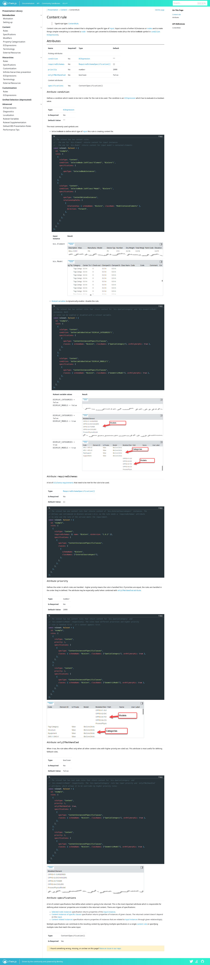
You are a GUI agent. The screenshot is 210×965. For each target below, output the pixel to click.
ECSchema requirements (63, 482)
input (112, 28)
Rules (5, 30)
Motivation (8, 18)
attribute (129, 590)
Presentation (53, 10)
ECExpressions (9, 45)
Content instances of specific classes (66, 914)
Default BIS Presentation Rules (17, 126)
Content (6, 27)
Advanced (7, 104)
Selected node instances (61, 912)
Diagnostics (8, 111)
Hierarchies (7, 57)
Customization (9, 68)
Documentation (28, 3)
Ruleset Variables (11, 118)
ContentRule (73, 23)
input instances (131, 919)
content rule (142, 924)
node (83, 31)
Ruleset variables (59, 301)
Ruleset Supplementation (14, 122)
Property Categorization (14, 41)
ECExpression (84, 58)
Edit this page (159, 10)
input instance (109, 912)
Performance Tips (11, 129)
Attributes (175, 17)
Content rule (176, 14)
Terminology (9, 49)
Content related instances (62, 919)
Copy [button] (160, 136)
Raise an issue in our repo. (110, 948)
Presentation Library (12, 11)
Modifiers (7, 38)
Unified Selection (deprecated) (16, 99)
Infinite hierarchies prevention (17, 72)
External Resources (12, 52)
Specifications (9, 34)
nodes (149, 28)
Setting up (8, 22)
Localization (8, 115)
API (38, 3)
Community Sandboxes (51, 3)
